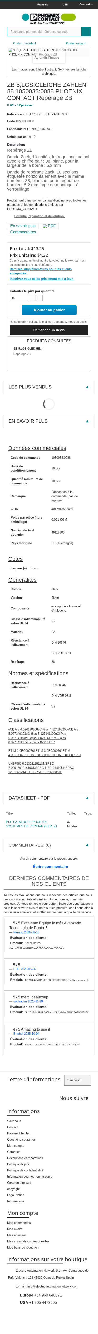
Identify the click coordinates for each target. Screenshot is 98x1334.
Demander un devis (49, 330)
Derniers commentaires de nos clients (49, 881)
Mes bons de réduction (23, 1247)
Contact (12, 1127)
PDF (51, 226)
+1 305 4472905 (38, 1303)
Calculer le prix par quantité (32, 291)
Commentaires (23, 232)
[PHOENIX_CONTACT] (49, 18)
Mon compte (15, 1145)
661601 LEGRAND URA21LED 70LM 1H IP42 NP (52, 1044)
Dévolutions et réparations (25, 1158)
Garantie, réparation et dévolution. (39, 216)
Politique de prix (18, 1164)
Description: (16, 144)
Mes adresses (17, 1235)
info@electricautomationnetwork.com (52, 1286)
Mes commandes (19, 1223)
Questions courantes (21, 1139)
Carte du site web (19, 1182)
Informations (15, 1201)
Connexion (86, 4)
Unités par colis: (19, 137)
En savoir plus (23, 226)
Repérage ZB (22, 354)
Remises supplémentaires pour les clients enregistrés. (41, 271)
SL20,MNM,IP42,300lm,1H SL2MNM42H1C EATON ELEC (57, 1012)
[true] (86, 31)
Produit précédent (24, 43)
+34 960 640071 (41, 1295)
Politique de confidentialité (25, 1170)
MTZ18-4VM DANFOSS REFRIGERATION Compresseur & (57, 980)
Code (11, 121)
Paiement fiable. (18, 1133)
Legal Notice (15, 1195)
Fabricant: (14, 129)
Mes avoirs (14, 1229)
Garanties (13, 1152)
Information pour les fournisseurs (29, 1176)
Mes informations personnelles (28, 1241)
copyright (13, 1189)
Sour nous (14, 1121)
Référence (14, 114)
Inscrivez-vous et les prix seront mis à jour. (42, 279)
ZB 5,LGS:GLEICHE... (28, 348)
